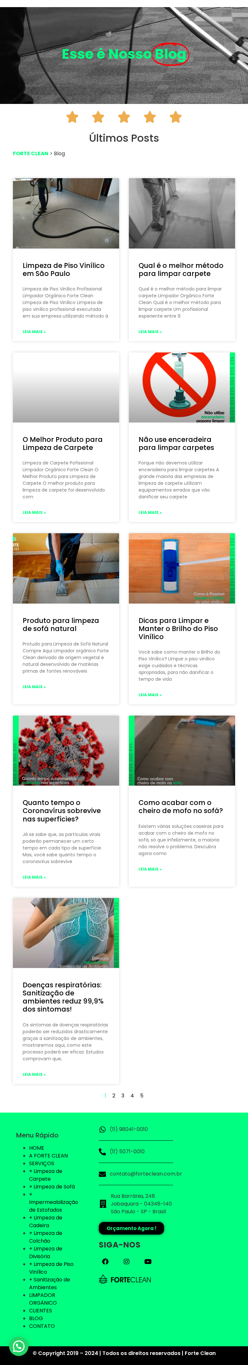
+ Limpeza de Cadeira (45, 1221)
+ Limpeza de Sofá (52, 1186)
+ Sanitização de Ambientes (49, 1283)
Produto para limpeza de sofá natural (61, 624)
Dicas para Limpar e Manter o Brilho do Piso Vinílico (178, 628)
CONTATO (42, 1326)
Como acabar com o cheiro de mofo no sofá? (181, 806)
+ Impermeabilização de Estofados (53, 1202)
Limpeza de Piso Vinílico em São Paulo (64, 269)
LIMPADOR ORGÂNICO (43, 1299)
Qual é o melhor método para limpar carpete (181, 269)
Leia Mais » (34, 331)
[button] (18, 1346)
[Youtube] (147, 1261)
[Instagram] (126, 1261)
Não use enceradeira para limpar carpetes (176, 443)
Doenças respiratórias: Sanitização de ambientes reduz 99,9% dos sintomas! (63, 997)
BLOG (36, 1318)
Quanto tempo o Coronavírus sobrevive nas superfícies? (62, 810)
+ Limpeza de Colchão (45, 1237)
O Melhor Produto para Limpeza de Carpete (63, 443)
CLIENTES (40, 1310)
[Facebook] (105, 1261)
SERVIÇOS (41, 1163)
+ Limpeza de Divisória (45, 1252)
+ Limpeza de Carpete (45, 1175)
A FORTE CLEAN (48, 1155)
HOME (36, 1148)
